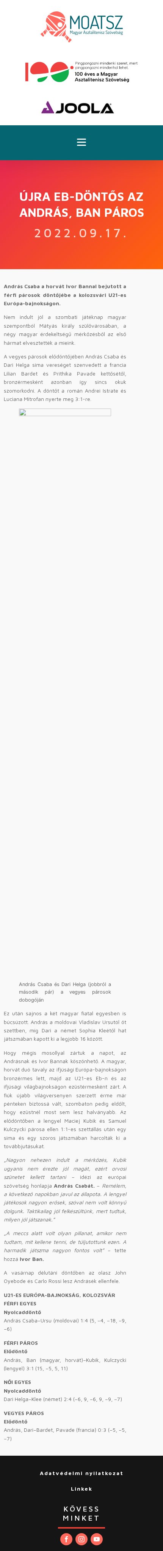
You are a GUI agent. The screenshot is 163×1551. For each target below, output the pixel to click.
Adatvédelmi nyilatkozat (82, 1473)
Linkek (81, 1488)
